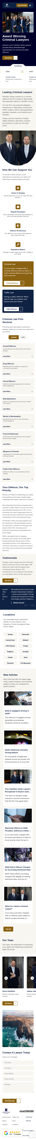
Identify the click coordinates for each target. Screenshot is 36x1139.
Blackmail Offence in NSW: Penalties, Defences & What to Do (18, 829)
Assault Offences (9, 346)
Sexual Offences (9, 381)
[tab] (14, 337)
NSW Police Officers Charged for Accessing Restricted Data (17, 868)
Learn (14, 1121)
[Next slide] (32, 605)
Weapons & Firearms (11, 451)
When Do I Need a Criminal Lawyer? (16, 907)
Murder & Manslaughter (12, 416)
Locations (15, 1124)
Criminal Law (9, 264)
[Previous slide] (26, 605)
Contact (4, 1124)
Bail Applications (9, 399)
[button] (30, 5)
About (4, 1121)
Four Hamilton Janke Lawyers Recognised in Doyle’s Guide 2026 (17, 790)
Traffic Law (9, 292)
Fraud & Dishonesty (10, 434)
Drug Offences (8, 364)
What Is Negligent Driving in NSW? (17, 712)
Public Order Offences (11, 469)
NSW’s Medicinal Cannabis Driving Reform (16, 751)
